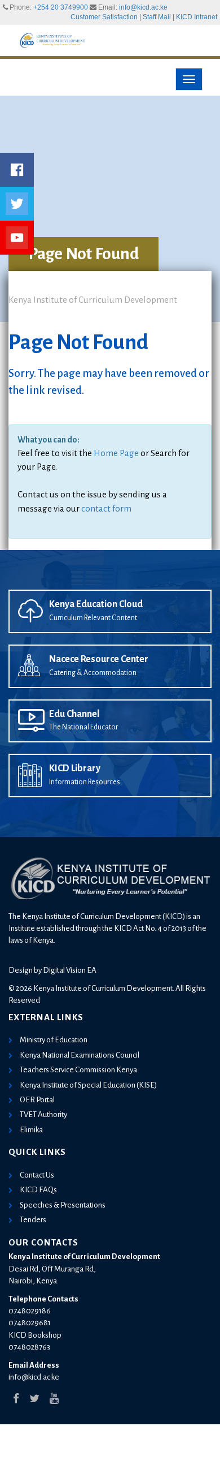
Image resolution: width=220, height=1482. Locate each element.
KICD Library (74, 768)
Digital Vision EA (69, 970)
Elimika (31, 1130)
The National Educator (83, 727)
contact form (106, 508)
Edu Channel (74, 714)
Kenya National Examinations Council (79, 1055)
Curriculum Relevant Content (93, 618)
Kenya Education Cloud (96, 604)
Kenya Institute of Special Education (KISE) (88, 1085)
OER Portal (37, 1100)
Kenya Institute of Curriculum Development (92, 299)
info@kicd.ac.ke (143, 7)
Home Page (116, 453)
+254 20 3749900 (60, 7)
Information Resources (84, 782)
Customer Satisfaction (104, 17)
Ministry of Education (53, 1040)
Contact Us (37, 1175)
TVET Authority (43, 1114)
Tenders (33, 1219)
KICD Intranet (196, 17)
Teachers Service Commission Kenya (78, 1070)
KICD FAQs (38, 1189)
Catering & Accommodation (93, 673)
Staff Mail (157, 17)
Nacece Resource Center (98, 659)
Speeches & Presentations (62, 1205)
